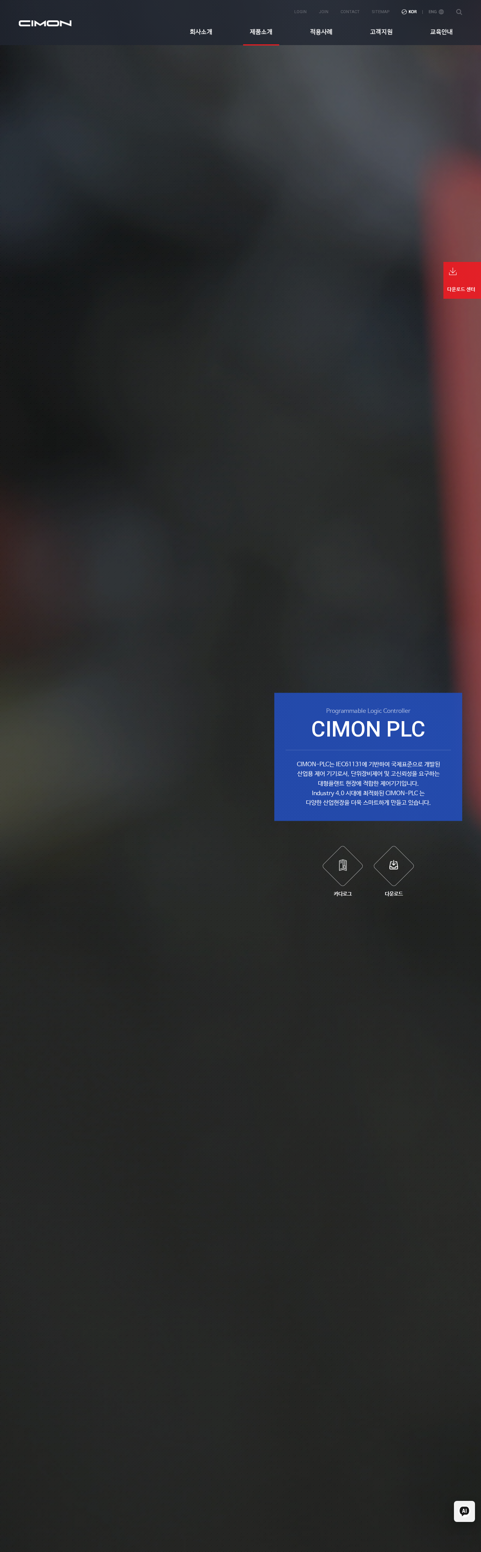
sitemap (381, 11)
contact (350, 11)
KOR (409, 11)
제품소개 (261, 32)
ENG (436, 11)
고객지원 (381, 32)
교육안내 (441, 32)
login (300, 11)
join (323, 11)
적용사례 (321, 32)
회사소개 (201, 32)
